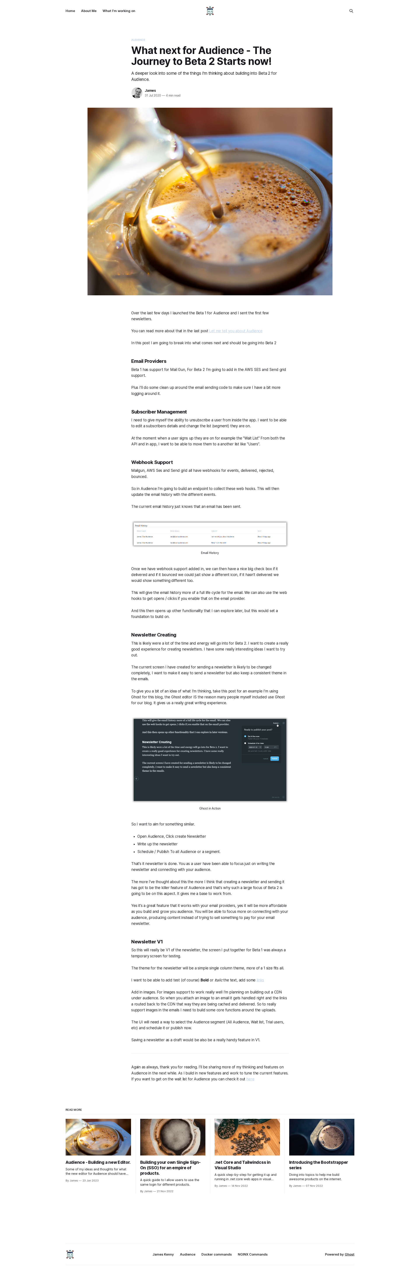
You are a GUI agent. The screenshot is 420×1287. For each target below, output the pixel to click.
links (260, 980)
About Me (88, 11)
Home (70, 11)
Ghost (349, 1254)
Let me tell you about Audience (235, 331)
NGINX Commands (253, 1254)
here (250, 1079)
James (150, 90)
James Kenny (163, 1254)
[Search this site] (351, 10)
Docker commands (216, 1254)
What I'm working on (119, 11)
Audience (138, 40)
